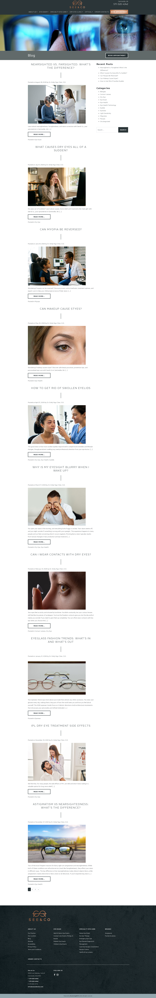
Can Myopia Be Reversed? (61, 229)
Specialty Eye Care (58, 12)
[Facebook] (55, 974)
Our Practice (31, 933)
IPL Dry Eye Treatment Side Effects (60, 725)
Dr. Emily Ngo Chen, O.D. (57, 82)
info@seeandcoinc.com (35, 987)
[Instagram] (57, 974)
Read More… (39, 134)
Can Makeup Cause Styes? (61, 308)
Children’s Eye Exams (60, 944)
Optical (88, 12)
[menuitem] (33, 12)
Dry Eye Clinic (76, 12)
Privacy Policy (32, 947)
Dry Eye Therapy (84, 936)
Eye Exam (43, 12)
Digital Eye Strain (84, 933)
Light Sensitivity (105, 113)
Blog (29, 938)
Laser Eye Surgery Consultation (89, 947)
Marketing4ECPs (74, 996)
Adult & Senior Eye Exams (61, 933)
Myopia (37, 301)
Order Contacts (102, 12)
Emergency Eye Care (85, 938)
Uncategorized (105, 121)
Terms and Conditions (34, 949)
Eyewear (38, 718)
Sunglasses (108, 933)
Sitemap (30, 941)
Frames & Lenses (110, 936)
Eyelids (51, 460)
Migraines (103, 116)
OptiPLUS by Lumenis (86, 952)
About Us (32, 12)
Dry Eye (37, 222)
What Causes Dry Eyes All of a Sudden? (113, 73)
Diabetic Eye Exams (60, 941)
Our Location (32, 936)
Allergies (103, 91)
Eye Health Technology (108, 105)
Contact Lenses (40, 631)
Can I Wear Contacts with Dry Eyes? (61, 554)
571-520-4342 (120, 4)
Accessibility (31, 944)
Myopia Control (84, 949)
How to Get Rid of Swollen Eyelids (61, 388)
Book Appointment (119, 12)
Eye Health (38, 381)
